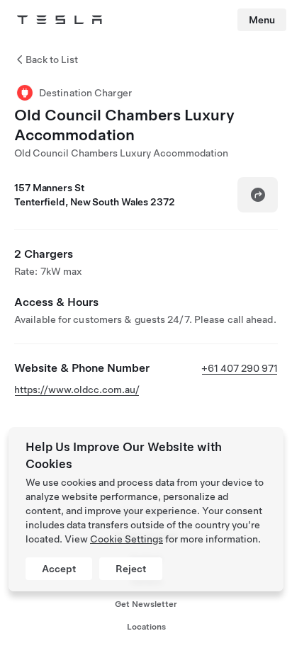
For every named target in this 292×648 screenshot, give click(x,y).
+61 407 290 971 (239, 368)
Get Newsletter (146, 604)
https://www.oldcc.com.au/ (77, 389)
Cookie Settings (126, 539)
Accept (59, 568)
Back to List (52, 59)
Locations (146, 627)
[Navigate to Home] (59, 19)
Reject (131, 568)
